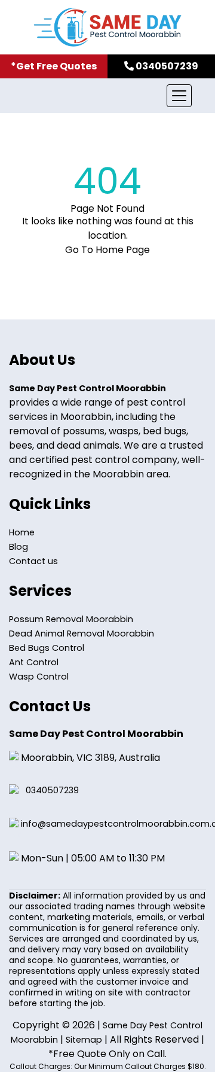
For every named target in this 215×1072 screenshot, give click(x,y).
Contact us (33, 561)
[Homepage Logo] (107, 27)
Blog (18, 547)
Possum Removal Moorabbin (71, 619)
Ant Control (34, 662)
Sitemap (84, 1040)
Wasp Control (39, 677)
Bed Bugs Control (46, 648)
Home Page (123, 250)
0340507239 (52, 790)
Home (22, 532)
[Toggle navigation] (179, 95)
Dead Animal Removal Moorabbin (81, 633)
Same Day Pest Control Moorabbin (87, 388)
